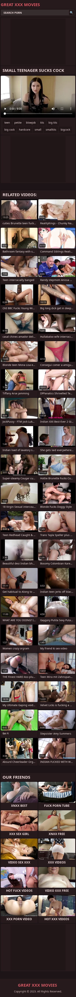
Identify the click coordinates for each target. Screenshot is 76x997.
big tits (53, 122)
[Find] (71, 12)
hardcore (24, 129)
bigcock (65, 129)
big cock (9, 129)
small (38, 129)
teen (7, 122)
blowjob (31, 122)
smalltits (51, 129)
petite (18, 122)
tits (42, 122)
